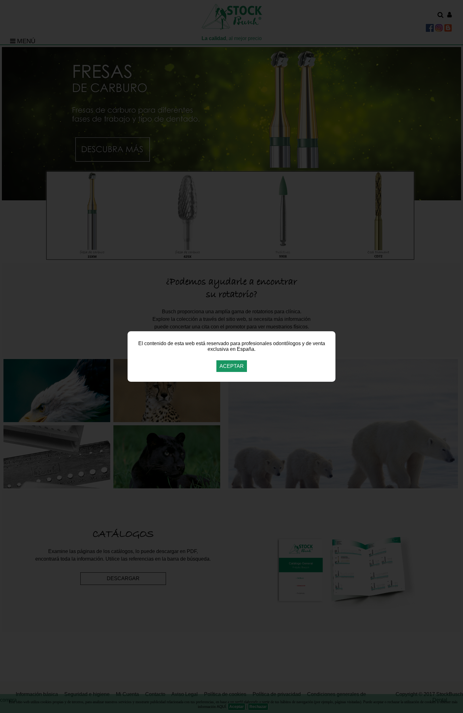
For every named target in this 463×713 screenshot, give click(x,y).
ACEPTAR (232, 366)
